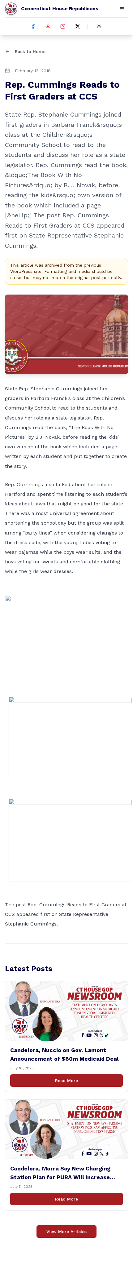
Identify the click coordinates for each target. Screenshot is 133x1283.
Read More (66, 1080)
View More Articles (66, 1231)
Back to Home (30, 51)
